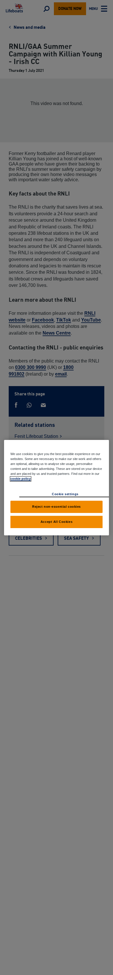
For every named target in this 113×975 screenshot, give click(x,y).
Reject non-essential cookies (56, 506)
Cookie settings (65, 494)
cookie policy (20, 478)
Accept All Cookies (56, 521)
